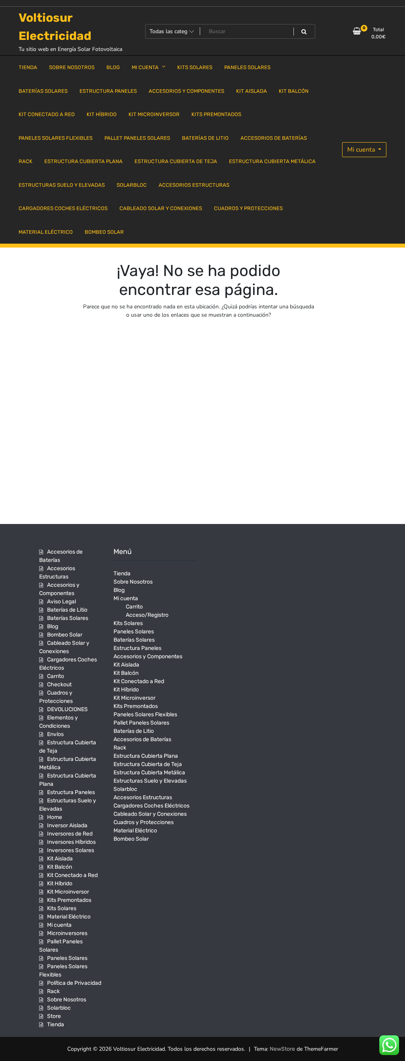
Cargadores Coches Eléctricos (151, 805)
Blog (52, 626)
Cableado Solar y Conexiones (150, 814)
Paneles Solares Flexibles (145, 714)
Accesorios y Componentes (148, 656)
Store (54, 1016)
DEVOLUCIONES (67, 709)
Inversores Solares (70, 850)
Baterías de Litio (67, 610)
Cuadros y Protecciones (144, 822)
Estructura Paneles (71, 792)
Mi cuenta (362, 149)
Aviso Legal (61, 601)
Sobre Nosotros (66, 999)
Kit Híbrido (59, 883)
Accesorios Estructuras (143, 797)
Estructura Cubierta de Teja (148, 764)
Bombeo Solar (64, 634)
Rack (53, 991)
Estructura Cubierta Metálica (149, 772)
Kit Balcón (59, 867)
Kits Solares (61, 908)
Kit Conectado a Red (72, 875)
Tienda (55, 1024)
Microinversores (67, 933)
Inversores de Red (70, 833)
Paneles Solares (67, 958)
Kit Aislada (60, 858)
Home (54, 817)
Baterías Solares (67, 618)
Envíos (55, 734)
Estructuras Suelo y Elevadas (150, 780)
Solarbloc (59, 1008)
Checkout (59, 684)
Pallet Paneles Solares (141, 722)
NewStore (282, 1049)
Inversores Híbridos (71, 842)
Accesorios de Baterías (142, 739)
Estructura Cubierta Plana (146, 756)
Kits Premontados (69, 900)
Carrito (55, 676)
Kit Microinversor (68, 891)
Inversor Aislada (67, 825)
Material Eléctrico (69, 916)
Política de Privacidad (74, 983)
